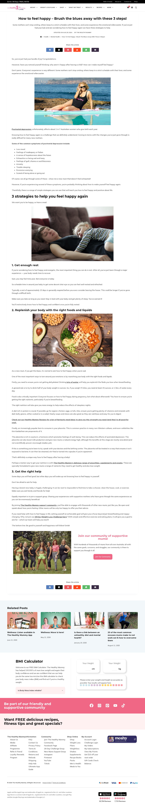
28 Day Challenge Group (54, 748)
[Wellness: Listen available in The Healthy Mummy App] (22, 620)
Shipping (32, 760)
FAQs (136, 1)
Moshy (32, 7)
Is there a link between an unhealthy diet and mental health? (87, 635)
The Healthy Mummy (16, 737)
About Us (118, 1)
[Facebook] (50, 50)
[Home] (41, 37)
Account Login (90, 739)
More (109, 7)
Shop (62, 7)
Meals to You (75, 766)
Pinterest (48, 757)
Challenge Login (91, 743)
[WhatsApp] (86, 50)
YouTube (47, 760)
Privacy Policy (34, 745)
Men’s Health (75, 763)
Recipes (99, 7)
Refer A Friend (107, 1)
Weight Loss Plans (47, 7)
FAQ (30, 739)
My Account (87, 737)
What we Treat (75, 7)
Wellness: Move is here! (52, 632)
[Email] (95, 50)
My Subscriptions (91, 748)
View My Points (91, 751)
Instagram (48, 754)
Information (31, 737)
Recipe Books (75, 757)
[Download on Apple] (104, 794)
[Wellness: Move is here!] (56, 620)
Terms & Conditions (59, 782)
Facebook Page (50, 745)
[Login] (132, 7)
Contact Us (127, 1)
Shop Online (72, 737)
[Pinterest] (68, 50)
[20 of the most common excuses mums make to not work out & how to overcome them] (123, 620)
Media (12, 743)
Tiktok (47, 763)
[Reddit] (77, 50)
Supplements (75, 754)
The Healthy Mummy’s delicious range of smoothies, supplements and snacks (88, 463)
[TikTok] (123, 705)
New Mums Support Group (55, 751)
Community (46, 737)
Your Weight (114, 663)
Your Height (88, 663)
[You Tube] (115, 705)
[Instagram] (99, 705)
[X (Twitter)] (59, 50)
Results (89, 7)
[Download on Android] (120, 794)
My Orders (88, 745)
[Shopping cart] (128, 7)
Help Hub (32, 763)
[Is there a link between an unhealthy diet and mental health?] (89, 620)
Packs (72, 760)
